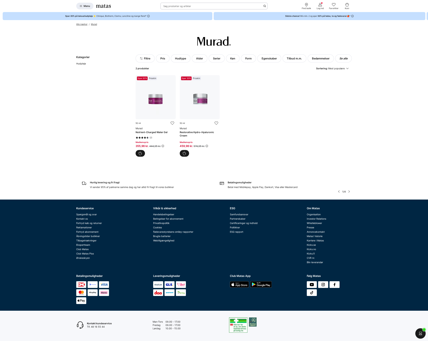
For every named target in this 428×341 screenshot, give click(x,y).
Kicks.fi (311, 253)
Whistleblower (314, 223)
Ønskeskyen (83, 257)
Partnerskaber (237, 218)
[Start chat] (420, 333)
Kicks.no (311, 249)
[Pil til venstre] (339, 191)
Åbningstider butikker (88, 236)
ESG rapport (236, 231)
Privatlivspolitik (161, 223)
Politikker (235, 227)
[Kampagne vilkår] (163, 146)
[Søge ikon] (264, 6)
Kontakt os (82, 218)
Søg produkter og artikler (177, 6)
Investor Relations (316, 218)
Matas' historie (315, 236)
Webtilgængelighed (163, 240)
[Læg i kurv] (140, 153)
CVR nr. (311, 257)
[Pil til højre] (425, 16)
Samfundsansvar (239, 214)
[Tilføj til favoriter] (172, 123)
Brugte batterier (162, 236)
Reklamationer (84, 227)
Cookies (157, 227)
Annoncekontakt (316, 231)
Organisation (314, 214)
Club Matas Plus (85, 253)
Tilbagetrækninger (86, 240)
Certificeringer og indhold (244, 223)
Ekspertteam (83, 244)
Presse (310, 227)
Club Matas (82, 249)
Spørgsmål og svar (86, 214)
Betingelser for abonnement (168, 218)
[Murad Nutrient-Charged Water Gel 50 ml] (156, 116)
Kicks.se (311, 244)
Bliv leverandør (315, 262)
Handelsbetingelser (163, 214)
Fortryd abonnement (87, 231)
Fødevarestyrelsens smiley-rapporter (173, 231)
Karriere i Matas (315, 240)
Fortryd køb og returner (89, 223)
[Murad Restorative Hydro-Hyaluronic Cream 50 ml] (200, 116)
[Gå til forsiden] (103, 6)
